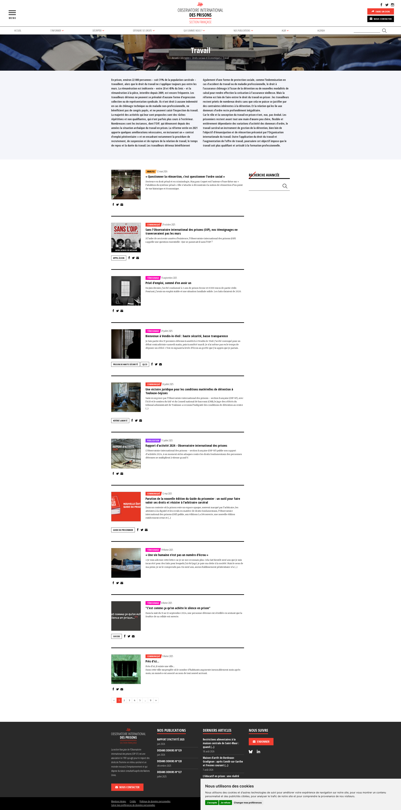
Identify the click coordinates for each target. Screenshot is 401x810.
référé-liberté (120, 420)
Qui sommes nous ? (193, 30)
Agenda (321, 30)
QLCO (144, 364)
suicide (116, 636)
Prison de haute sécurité (125, 364)
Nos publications (242, 30)
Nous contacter (382, 18)
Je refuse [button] (225, 802)
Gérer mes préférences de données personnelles (133, 805)
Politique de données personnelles (155, 801)
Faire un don (382, 11)
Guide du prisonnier (123, 529)
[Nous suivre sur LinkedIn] (258, 752)
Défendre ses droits (142, 30)
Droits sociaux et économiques (206, 58)
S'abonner (262, 741)
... (145, 700)
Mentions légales (118, 801)
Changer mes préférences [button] (248, 802)
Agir (284, 30)
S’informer (55, 30)
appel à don (118, 257)
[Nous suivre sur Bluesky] (251, 752)
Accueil (17, 30)
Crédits (133, 801)
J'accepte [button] (212, 802)
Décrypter (97, 30)
